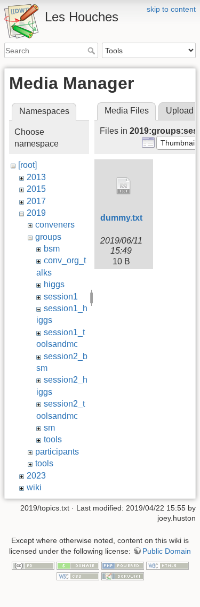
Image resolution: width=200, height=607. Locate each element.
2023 (36, 475)
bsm (52, 248)
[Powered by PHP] (122, 565)
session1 (61, 296)
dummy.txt (121, 217)
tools (53, 439)
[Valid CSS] (78, 575)
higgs (54, 284)
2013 (36, 177)
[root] (27, 164)
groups (48, 236)
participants (57, 451)
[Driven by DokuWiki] (122, 575)
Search (92, 50)
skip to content (171, 9)
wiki (34, 487)
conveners (55, 224)
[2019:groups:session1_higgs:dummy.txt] (123, 186)
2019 (36, 212)
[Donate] (78, 565)
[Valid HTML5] (167, 565)
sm (49, 427)
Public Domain (166, 551)
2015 (36, 188)
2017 (36, 201)
